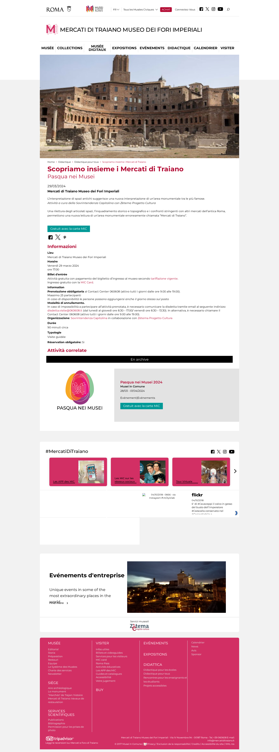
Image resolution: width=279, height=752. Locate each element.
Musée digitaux (97, 48)
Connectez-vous (185, 9)
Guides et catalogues (109, 673)
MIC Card (87, 282)
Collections (69, 48)
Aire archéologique (60, 688)
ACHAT (166, 9)
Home (51, 161)
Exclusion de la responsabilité (173, 744)
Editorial (53, 649)
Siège (53, 683)
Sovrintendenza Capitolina (89, 318)
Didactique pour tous (86, 161)
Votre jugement (105, 680)
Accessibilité (103, 677)
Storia (51, 652)
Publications (56, 719)
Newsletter (54, 673)
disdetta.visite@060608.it (64, 310)
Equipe (52, 663)
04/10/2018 (212, 507)
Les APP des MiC (63, 481)
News (194, 646)
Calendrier (205, 48)
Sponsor (196, 654)
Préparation (55, 656)
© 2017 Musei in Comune (128, 744)
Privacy (151, 744)
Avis (193, 650)
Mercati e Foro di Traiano (84, 743)
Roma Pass (102, 663)
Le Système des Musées (62, 666)
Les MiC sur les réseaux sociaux (125, 480)
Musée (47, 48)
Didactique (179, 48)
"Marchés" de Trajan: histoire (65, 695)
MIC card (101, 659)
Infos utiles (102, 649)
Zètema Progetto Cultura (155, 318)
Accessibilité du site (213, 744)
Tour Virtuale (184, 481)
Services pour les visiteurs (111, 656)
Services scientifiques (61, 712)
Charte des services (60, 670)
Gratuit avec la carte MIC (68, 229)
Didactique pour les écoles (159, 669)
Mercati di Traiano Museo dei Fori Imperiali (131, 29)
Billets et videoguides (109, 652)
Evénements (152, 48)
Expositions (124, 48)
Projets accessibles (154, 685)
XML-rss (229, 744)
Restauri (53, 659)
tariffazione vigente (164, 278)
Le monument (57, 691)
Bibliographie (56, 723)
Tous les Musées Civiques (138, 9)
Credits (196, 744)
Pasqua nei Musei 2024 (141, 382)
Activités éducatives (108, 666)
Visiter (227, 48)
